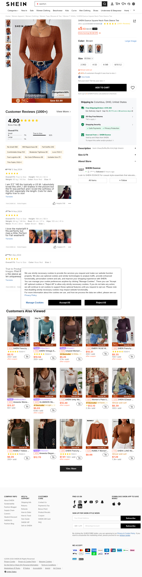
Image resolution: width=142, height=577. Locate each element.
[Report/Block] (69, 203)
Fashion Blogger (10, 507)
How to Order (26, 512)
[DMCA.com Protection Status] (81, 559)
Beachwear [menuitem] (58, 10)
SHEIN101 (8, 520)
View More (71, 468)
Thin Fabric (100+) (14, 162)
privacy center (125, 535)
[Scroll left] (131, 10)
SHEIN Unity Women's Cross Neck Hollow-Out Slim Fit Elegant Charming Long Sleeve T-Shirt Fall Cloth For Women (71, 399)
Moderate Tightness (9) (39, 152)
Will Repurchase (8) (29, 147)
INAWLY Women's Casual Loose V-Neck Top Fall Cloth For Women (97, 451)
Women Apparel (18, 16)
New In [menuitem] (24, 10)
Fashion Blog (9, 524)
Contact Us (42, 502)
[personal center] (112, 4)
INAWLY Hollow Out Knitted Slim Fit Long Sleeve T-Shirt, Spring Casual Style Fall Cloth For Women (19, 451)
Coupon (41, 516)
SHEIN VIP (25, 522)
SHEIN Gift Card (44, 519)
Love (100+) (57, 152)
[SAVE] (132, 87)
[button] (128, 4)
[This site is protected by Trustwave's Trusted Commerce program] (74, 559)
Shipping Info (26, 502)
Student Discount (10, 517)
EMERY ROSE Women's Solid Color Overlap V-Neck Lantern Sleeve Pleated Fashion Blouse (97, 348)
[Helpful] (54, 203)
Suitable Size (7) (54, 157)
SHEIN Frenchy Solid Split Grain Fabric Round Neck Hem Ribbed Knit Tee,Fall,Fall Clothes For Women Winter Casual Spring (124, 348)
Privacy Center (9, 562)
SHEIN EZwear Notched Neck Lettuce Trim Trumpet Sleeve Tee (124, 399)
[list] (90, 504)
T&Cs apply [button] (90, 119)
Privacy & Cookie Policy (126, 533)
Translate (9, 197)
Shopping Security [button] (93, 125)
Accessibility (37, 568)
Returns (24, 506)
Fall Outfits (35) (48, 147)
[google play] (119, 505)
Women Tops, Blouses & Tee (50, 16)
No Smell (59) (12, 147)
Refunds (24, 509)
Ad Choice (57, 568)
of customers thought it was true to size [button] (98, 73)
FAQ (39, 522)
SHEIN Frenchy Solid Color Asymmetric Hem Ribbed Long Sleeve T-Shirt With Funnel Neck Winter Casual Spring (71, 451)
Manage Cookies (45, 562)
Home (8, 16)
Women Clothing (32, 16)
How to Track (26, 516)
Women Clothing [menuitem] (43, 10)
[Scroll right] (134, 10)
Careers (7, 514)
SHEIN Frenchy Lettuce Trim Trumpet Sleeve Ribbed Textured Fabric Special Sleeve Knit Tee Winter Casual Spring (19, 348)
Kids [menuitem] (67, 10)
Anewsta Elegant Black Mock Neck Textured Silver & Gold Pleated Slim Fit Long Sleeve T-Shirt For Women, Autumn (45, 453)
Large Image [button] (130, 41)
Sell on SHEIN (26, 526)
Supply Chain (9, 510)
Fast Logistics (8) (13, 157)
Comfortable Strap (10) (16, 152)
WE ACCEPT (77, 545)
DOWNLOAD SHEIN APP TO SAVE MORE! (125, 497)
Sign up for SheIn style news (86, 513)
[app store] (114, 505)
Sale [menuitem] (32, 10)
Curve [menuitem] (74, 10)
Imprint (47, 568)
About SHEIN (9, 500)
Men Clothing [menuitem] (84, 10)
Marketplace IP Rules (12, 568)
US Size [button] (87, 58)
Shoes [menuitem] (95, 10)
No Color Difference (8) (34, 157)
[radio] (81, 48)
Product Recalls (44, 512)
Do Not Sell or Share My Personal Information (21, 565)
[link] (117, 3)
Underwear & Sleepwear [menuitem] (111, 10)
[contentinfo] (106, 552)
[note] (18, 344)
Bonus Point (42, 509)
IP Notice (26, 568)
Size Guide (25, 519)
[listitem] (18, 338)
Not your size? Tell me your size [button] (90, 81)
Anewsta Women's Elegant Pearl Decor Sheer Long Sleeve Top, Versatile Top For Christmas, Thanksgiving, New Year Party (19, 402)
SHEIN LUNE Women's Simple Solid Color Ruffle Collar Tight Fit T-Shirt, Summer (124, 451)
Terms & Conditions (48, 565)
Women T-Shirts (69, 16)
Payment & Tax (44, 506)
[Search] (104, 4)
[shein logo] (16, 4)
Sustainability (9, 504)
